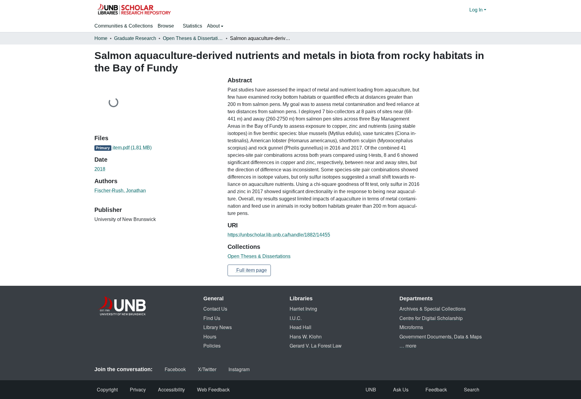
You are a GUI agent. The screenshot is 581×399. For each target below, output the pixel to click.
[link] (157, 147)
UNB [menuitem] (371, 389)
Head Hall (300, 327)
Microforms (411, 327)
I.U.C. (296, 318)
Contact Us (215, 308)
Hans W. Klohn (306, 336)
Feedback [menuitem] (436, 389)
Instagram (239, 369)
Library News (217, 327)
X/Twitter (207, 369)
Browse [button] (166, 25)
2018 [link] (99, 169)
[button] (133, 10)
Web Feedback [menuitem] (213, 389)
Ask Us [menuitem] (401, 389)
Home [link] (100, 38)
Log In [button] (476, 9)
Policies (212, 345)
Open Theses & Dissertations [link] (193, 38)
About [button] (214, 25)
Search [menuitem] (471, 389)
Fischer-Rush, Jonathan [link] (120, 190)
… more (407, 345)
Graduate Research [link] (135, 38)
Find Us (211, 318)
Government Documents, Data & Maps (440, 336)
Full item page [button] (251, 270)
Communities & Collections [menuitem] (123, 25)
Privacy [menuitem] (138, 389)
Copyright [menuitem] (107, 389)
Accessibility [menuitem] (171, 389)
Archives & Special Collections (432, 308)
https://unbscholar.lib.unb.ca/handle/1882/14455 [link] (279, 234)
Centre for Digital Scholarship (431, 318)
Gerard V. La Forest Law (316, 345)
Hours (209, 336)
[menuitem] (168, 26)
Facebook (175, 369)
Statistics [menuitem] (192, 25)
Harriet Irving (303, 308)
